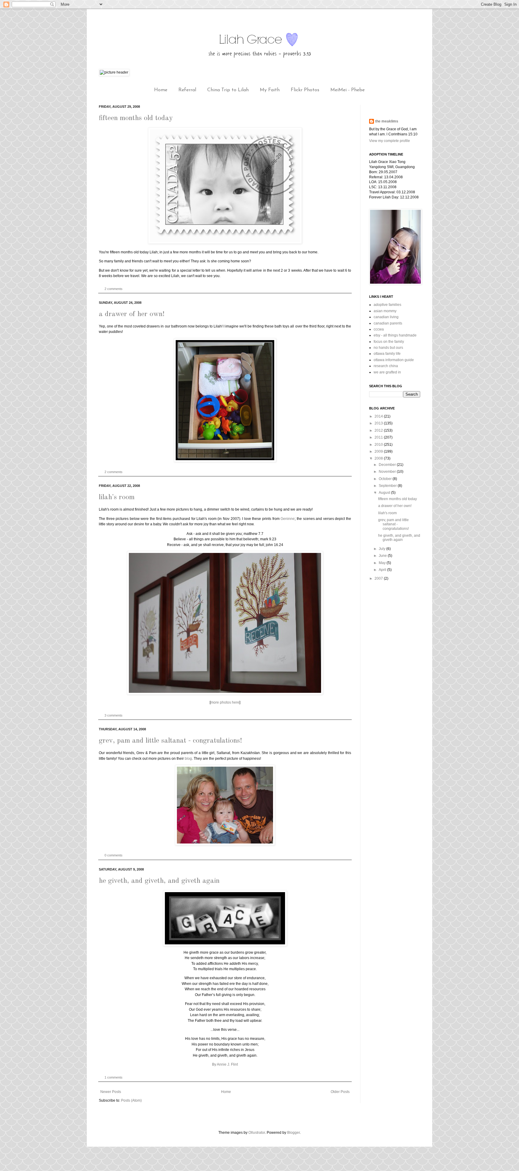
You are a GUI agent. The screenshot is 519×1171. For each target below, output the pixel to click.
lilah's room (117, 497)
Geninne (288, 519)
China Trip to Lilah (228, 90)
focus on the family (389, 342)
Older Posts (340, 1092)
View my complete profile (389, 141)
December (388, 465)
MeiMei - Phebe (347, 90)
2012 (379, 430)
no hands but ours (388, 348)
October (386, 479)
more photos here (225, 702)
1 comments (114, 1077)
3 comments (114, 715)
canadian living (386, 317)
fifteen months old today (136, 118)
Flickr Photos (305, 90)
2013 (379, 423)
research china (386, 366)
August (385, 492)
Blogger (293, 1132)
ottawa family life (387, 354)
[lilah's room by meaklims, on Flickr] (225, 693)
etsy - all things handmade (395, 335)
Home (160, 90)
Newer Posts (110, 1092)
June (383, 556)
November (388, 471)
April (383, 570)
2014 (379, 416)
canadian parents (388, 323)
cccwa (379, 329)
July (382, 549)
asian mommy (385, 311)
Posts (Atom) (131, 1100)
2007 (379, 578)
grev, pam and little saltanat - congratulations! (170, 740)
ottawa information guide (394, 360)
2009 (379, 451)
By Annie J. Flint (225, 1064)
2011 (379, 437)
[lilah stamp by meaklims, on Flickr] (225, 242)
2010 (379, 444)
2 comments (114, 289)
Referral (187, 90)
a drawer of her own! (132, 314)
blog (188, 758)
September (388, 486)
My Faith (270, 90)
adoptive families (387, 305)
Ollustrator (256, 1132)
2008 (379, 458)
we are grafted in (387, 372)
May (383, 563)
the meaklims (386, 121)
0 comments (114, 855)
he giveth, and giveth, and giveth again (159, 881)
